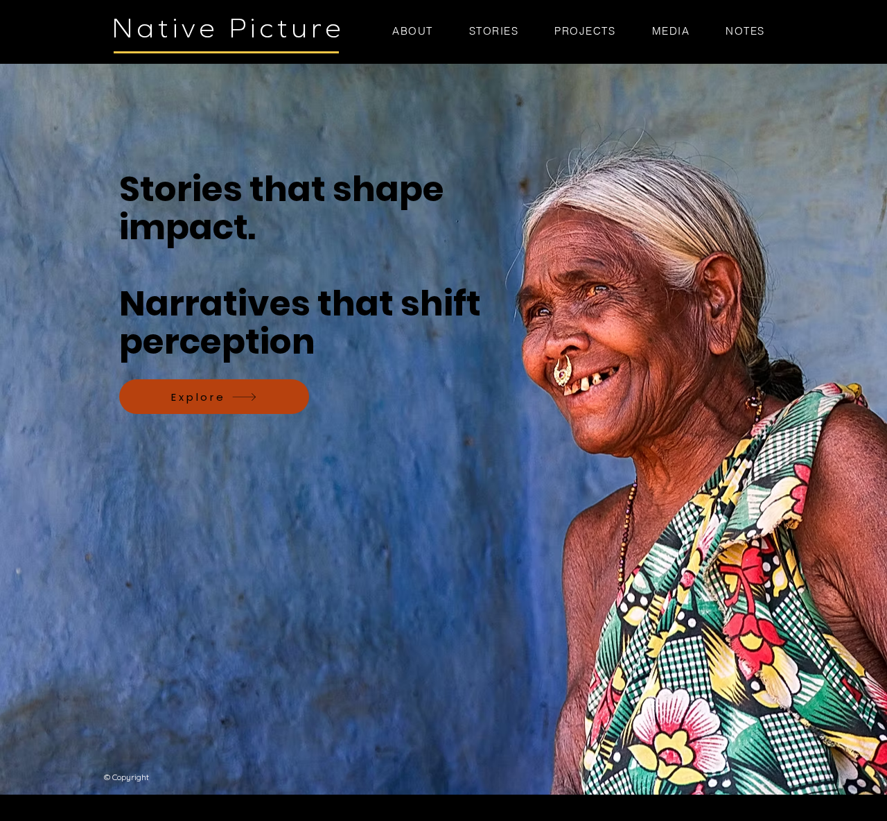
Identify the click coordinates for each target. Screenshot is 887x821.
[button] (584, 30)
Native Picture (228, 28)
